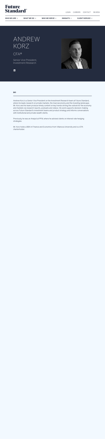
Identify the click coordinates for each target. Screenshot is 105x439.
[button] (12, 18)
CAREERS (76, 12)
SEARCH (96, 12)
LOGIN (68, 12)
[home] (16, 9)
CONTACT (87, 12)
